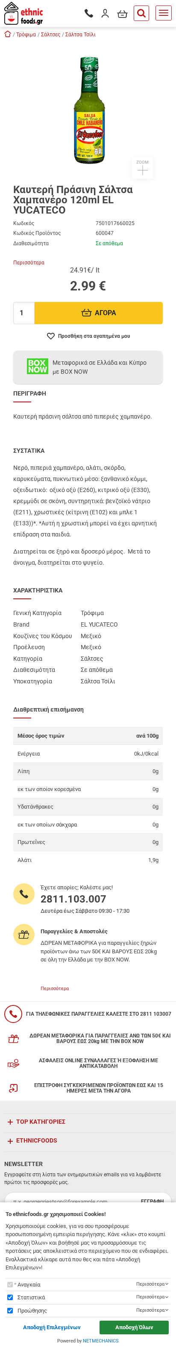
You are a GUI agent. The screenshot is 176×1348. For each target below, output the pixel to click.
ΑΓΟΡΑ (105, 313)
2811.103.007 (73, 899)
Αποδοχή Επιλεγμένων (52, 1327)
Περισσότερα (28, 263)
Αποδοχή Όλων (134, 1327)
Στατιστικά (31, 1297)
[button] (88, 110)
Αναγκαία (29, 1284)
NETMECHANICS (101, 1341)
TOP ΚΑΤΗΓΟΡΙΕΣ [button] (40, 1121)
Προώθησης (32, 1310)
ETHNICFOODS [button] (36, 1140)
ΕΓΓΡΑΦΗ (152, 1201)
